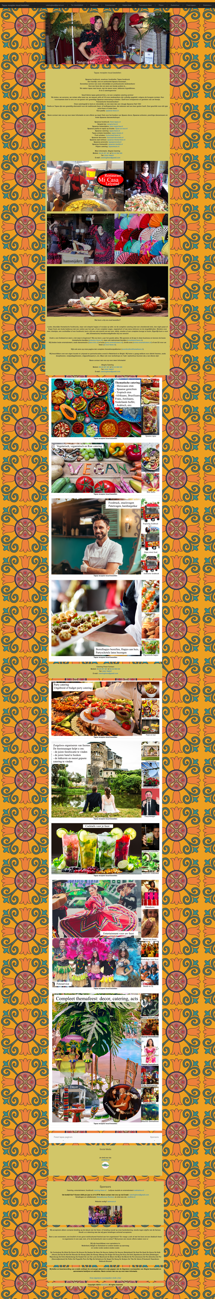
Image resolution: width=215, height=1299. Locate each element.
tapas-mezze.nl (117, 133)
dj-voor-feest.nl (109, 344)
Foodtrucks (94, 5)
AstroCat (104, 1284)
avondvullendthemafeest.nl (132, 349)
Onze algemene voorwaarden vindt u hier (105, 1278)
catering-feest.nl (100, 1190)
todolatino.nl (139, 1190)
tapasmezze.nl (114, 146)
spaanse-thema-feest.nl (116, 140)
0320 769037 (109, 369)
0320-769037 (109, 155)
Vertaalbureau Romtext (105, 1197)
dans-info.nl (93, 342)
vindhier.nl (105, 1160)
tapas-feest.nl (114, 131)
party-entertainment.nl (113, 342)
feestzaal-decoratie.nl (115, 137)
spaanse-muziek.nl (115, 144)
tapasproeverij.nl (115, 142)
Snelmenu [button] (206, 5)
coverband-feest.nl (135, 340)
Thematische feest (145, 5)
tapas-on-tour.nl (121, 128)
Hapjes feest (127, 5)
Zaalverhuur (175, 5)
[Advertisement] (107, 1293)
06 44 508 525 (117, 367)
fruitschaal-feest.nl (113, 135)
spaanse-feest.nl (112, 110)
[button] (63, 1138)
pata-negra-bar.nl (116, 126)
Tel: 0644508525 (77, 5)
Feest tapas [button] (191, 5)
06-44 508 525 (117, 153)
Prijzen (161, 5)
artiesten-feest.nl (95, 340)
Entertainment (110, 5)
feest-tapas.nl (115, 122)
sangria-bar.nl (112, 124)
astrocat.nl (112, 1201)
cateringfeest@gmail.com (55, 5)
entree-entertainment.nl (142, 342)
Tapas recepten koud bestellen (15, 5)
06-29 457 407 (104, 153)
